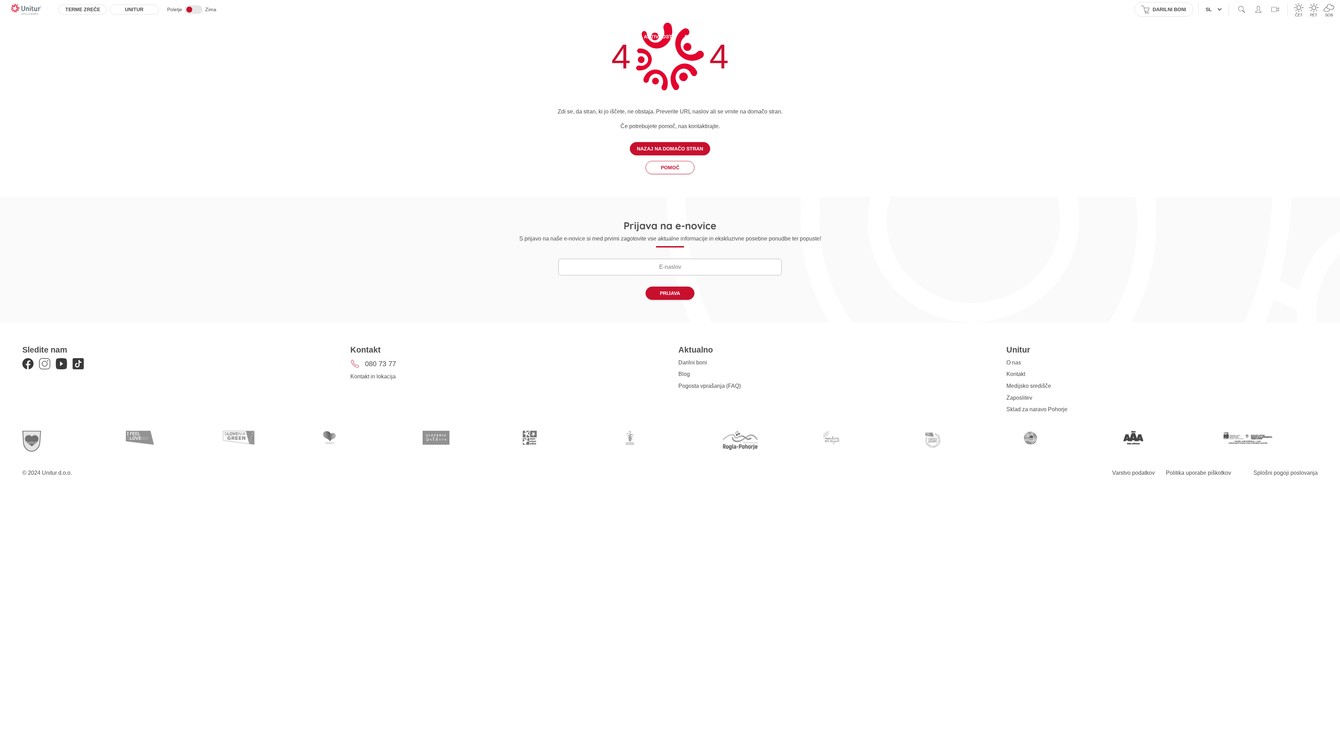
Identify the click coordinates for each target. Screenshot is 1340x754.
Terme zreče (82, 9)
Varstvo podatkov (1133, 473)
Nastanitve (553, 36)
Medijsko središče (1028, 386)
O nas (1013, 362)
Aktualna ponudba (606, 36)
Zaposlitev (1019, 398)
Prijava (670, 293)
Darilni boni (692, 362)
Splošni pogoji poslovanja (1285, 473)
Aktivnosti (658, 36)
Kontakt (1015, 374)
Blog (684, 374)
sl (1209, 9)
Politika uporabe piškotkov (1198, 473)
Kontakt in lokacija (373, 376)
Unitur (134, 9)
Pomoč (670, 167)
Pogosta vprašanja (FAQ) (709, 386)
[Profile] (1258, 9)
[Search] (1242, 9)
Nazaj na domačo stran (670, 148)
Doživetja (698, 36)
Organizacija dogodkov (757, 36)
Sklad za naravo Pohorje (1036, 409)
